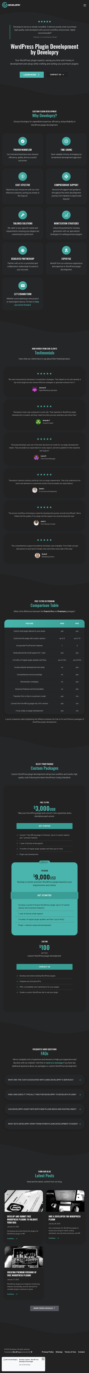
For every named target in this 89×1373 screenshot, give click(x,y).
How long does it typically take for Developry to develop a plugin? (42, 1094)
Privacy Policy (48, 1352)
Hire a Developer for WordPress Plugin (65, 1218)
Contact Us (55, 75)
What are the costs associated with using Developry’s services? (40, 1080)
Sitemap (59, 1352)
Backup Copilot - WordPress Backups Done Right (29, 1360)
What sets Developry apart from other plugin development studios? (43, 1124)
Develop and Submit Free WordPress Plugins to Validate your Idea (22, 1219)
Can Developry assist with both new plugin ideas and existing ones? (42, 1109)
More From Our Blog (43, 1308)
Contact (81, 1352)
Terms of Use (70, 1352)
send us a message (54, 1063)
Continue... (11, 1238)
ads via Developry (24, 1365)
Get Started (44, 826)
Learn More (30, 74)
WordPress (17, 1352)
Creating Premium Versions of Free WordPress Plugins (21, 1274)
